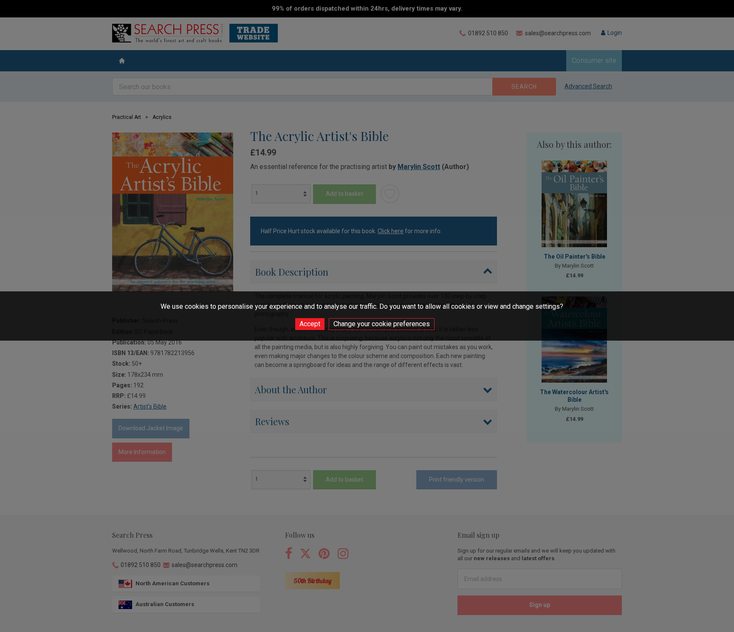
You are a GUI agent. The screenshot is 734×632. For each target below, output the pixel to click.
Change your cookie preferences (381, 324)
